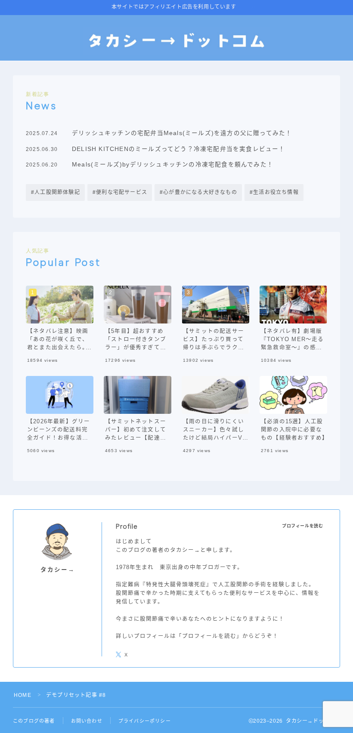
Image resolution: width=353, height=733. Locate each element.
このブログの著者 (34, 721)
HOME (22, 695)
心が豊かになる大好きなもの (200, 192)
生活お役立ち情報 (276, 192)
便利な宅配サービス (121, 192)
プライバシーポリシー (144, 721)
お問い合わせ (86, 721)
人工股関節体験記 (57, 192)
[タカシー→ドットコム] (176, 41)
